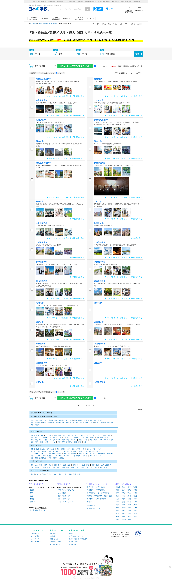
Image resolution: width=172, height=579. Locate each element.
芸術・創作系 (59, 420)
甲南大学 (40, 141)
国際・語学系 (78, 420)
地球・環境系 (60, 422)
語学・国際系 (61, 449)
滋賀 (117, 505)
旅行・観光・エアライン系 (76, 449)
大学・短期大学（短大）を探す (48, 23)
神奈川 (124, 496)
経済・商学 (47, 465)
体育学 (32, 499)
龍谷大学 (40, 322)
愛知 (129, 502)
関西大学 (40, 303)
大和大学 (98, 202)
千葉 (135, 493)
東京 (117, 496)
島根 (135, 507)
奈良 (117, 507)
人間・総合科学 (106, 465)
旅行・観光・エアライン (71, 435)
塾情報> (80, 1)
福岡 (135, 513)
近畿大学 (98, 79)
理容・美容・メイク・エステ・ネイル (101, 440)
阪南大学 (98, 141)
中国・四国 (67, 474)
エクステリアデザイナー (67, 490)
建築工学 (33, 502)
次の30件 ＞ (90, 405)
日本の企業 (72, 544)
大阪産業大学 (41, 242)
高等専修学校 (101, 499)
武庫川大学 (99, 322)
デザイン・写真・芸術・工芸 (52, 437)
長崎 (123, 516)
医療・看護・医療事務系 (38, 458)
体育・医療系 (98, 420)
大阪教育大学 (99, 382)
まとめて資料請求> (126, 1)
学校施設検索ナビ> (90, 1)
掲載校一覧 (91, 505)
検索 (137, 54)
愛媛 (123, 513)
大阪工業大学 (41, 223)
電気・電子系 (109, 422)
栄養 (85, 442)
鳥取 (129, 507)
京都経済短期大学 (43, 79)
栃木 (117, 493)
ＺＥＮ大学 (99, 100)
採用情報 (53, 536)
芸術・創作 (57, 465)
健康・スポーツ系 (95, 456)
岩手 (129, 487)
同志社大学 (99, 223)
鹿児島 (124, 519)
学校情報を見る (78, 96)
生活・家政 (85, 465)
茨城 (135, 490)
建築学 (32, 490)
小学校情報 (91, 493)
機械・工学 (74, 467)
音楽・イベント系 (54, 451)
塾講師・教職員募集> (104, 1)
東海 (55, 474)
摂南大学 (40, 202)
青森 (123, 487)
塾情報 (71, 533)
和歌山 (124, 507)
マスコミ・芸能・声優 (103, 435)
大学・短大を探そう (36, 484)
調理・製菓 (77, 442)
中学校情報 (100, 490)
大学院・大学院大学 (94, 496)
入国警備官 (62, 493)
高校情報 (90, 490)
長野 (135, 499)
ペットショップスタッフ (67, 502)
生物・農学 (55, 467)
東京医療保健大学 (43, 163)
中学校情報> (61, 1)
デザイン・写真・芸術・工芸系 (72, 451)
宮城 (135, 487)
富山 (135, 496)
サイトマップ (35, 539)
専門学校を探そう (63, 484)
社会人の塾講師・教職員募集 (78, 539)
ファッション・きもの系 (92, 451)
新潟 (129, 496)
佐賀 (117, 516)
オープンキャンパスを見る (59, 96)
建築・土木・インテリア (52, 440)
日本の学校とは (36, 541)
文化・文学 (66, 465)
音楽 (31, 496)
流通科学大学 (99, 281)
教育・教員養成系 (49, 422)
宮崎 (117, 519)
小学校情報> (71, 1)
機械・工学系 (89, 422)
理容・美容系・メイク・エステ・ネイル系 (56, 456)
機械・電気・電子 (36, 440)
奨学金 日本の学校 (94, 508)
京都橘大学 (40, 344)
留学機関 (90, 499)
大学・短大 (100, 487)
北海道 (104, 24)
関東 (43, 474)
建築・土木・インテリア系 (87, 453)
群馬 (123, 493)
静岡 (123, 502)
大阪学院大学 (99, 163)
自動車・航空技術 (102, 437)
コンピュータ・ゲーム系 (38, 453)
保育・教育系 (76, 456)
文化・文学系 (68, 420)
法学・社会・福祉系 (37, 420)
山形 (123, 490)
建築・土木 (84, 467)
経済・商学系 (49, 420)
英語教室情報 (73, 541)
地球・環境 (46, 467)
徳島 (135, 511)
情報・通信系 (35, 425)
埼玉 (129, 493)
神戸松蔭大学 (41, 262)
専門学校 (90, 487)
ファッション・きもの (71, 437)
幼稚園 (89, 502)
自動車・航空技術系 (55, 453)
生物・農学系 (70, 422)
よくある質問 (35, 536)
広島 (123, 511)
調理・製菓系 (53, 458)
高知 (129, 513)
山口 (129, 511)
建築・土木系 (99, 422)
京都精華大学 (99, 262)
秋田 (117, 490)
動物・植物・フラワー (69, 440)
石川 (117, 499)
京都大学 (40, 382)
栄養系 (61, 458)
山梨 (129, 499)
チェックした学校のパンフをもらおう (76, 66)
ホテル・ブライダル (87, 435)
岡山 (117, 511)
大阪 (129, 505)
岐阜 (117, 502)
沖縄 (129, 519)
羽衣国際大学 (41, 363)
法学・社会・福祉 (36, 465)
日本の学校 (33, 23)
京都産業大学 (41, 100)
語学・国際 (57, 435)
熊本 (129, 516)
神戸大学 (98, 303)
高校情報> (51, 1)
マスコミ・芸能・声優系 (38, 451)
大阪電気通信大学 (101, 120)
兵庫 (135, 505)
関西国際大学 (99, 344)
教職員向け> (137, 1)
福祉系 (85, 456)
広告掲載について (55, 541)
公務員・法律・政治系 (38, 449)
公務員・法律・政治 (37, 435)
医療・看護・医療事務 (65, 442)
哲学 (31, 493)
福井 (123, 499)
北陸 (60, 474)
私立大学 (42, 510)
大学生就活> (115, 1)
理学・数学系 (80, 422)
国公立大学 (34, 510)
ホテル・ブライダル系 (94, 449)
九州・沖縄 (76, 474)
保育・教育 (34, 442)
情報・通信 (103, 467)
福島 (129, 490)
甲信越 (49, 474)
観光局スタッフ (64, 496)
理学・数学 (65, 467)
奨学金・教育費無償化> (39, 1)
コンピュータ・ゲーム (87, 437)
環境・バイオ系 (35, 456)
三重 (135, 502)
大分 (135, 516)
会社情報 (53, 533)
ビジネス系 (50, 449)
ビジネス (48, 435)
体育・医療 (95, 465)
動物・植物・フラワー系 (105, 453)
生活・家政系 (88, 420)
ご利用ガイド (35, 533)
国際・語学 (76, 465)
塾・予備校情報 (103, 493)
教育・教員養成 (35, 467)
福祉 (41, 442)
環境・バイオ (83, 440)
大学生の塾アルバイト (76, 536)
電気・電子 (93, 467)
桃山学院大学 (41, 281)
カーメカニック (64, 499)
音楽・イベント (35, 437)
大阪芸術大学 (99, 242)
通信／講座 (108, 496)
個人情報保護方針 (55, 544)
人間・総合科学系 (36, 422)
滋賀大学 (98, 363)
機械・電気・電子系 (70, 453)
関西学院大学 (41, 120)
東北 (38, 474)
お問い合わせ (54, 539)
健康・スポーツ (50, 442)
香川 (117, 513)
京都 (123, 505)
